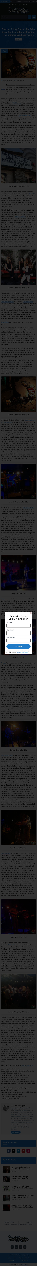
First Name (9, 630)
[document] (18, 633)
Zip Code (9, 622)
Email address (10, 637)
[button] (31, 613)
